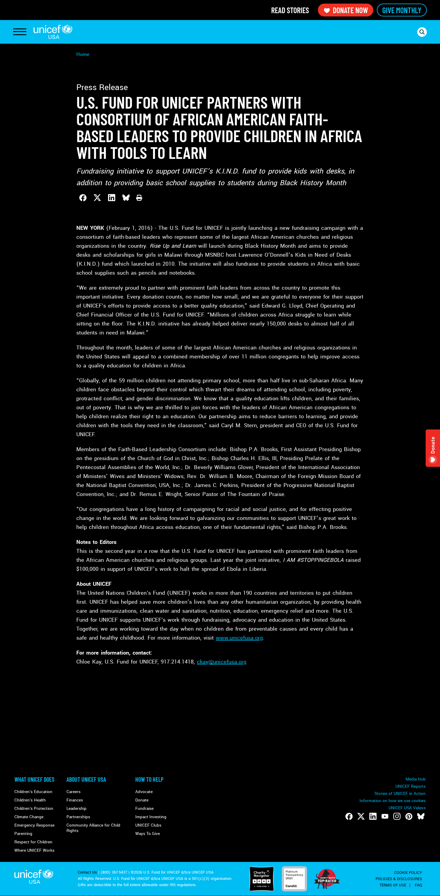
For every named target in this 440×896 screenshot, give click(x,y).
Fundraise (144, 808)
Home (82, 54)
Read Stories (290, 10)
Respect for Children (33, 842)
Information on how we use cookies (392, 801)
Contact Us (87, 872)
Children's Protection (33, 808)
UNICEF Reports (410, 786)
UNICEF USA (53, 32)
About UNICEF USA (86, 779)
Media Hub (416, 779)
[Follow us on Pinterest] (409, 816)
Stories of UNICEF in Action (400, 793)
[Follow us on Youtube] (385, 816)
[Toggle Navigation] (19, 32)
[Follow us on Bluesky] (421, 816)
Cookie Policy (408, 872)
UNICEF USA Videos (407, 808)
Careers (73, 792)
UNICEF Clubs (148, 825)
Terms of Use (393, 885)
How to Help (149, 779)
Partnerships (78, 817)
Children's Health (30, 800)
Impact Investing (150, 817)
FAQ (418, 885)
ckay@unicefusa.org (221, 662)
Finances (74, 800)
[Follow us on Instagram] (397, 816)
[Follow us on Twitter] (361, 816)
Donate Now (350, 10)
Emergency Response (34, 825)
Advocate (144, 792)
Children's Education (33, 792)
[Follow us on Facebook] (349, 816)
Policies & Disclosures (399, 879)
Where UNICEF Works (34, 850)
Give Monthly (401, 10)
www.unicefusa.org (239, 638)
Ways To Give (147, 833)
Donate (141, 800)
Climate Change (28, 817)
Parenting (23, 833)
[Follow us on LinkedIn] (373, 816)
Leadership (76, 808)
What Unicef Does (34, 779)
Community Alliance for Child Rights (93, 827)
